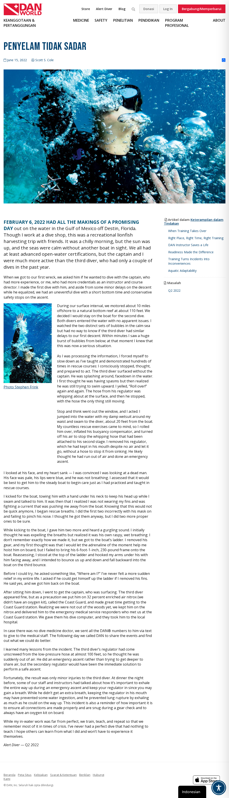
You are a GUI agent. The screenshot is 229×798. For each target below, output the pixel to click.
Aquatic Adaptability (182, 270)
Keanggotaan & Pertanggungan (20, 23)
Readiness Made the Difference (191, 252)
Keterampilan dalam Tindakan (193, 221)
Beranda (9, 775)
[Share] (223, 60)
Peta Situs (25, 775)
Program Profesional (177, 23)
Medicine (81, 20)
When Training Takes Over (187, 231)
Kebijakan (41, 775)
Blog (122, 9)
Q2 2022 (174, 290)
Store (85, 9)
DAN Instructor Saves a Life (188, 245)
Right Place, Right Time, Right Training (195, 238)
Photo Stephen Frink (21, 387)
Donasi (148, 9)
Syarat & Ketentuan (63, 775)
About (219, 20)
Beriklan (84, 775)
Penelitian (123, 20)
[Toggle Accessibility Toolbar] (219, 788)
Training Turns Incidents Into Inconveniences (189, 261)
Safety (101, 20)
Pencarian (133, 9)
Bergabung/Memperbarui (201, 9)
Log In (168, 9)
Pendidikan (148, 20)
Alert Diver (104, 9)
